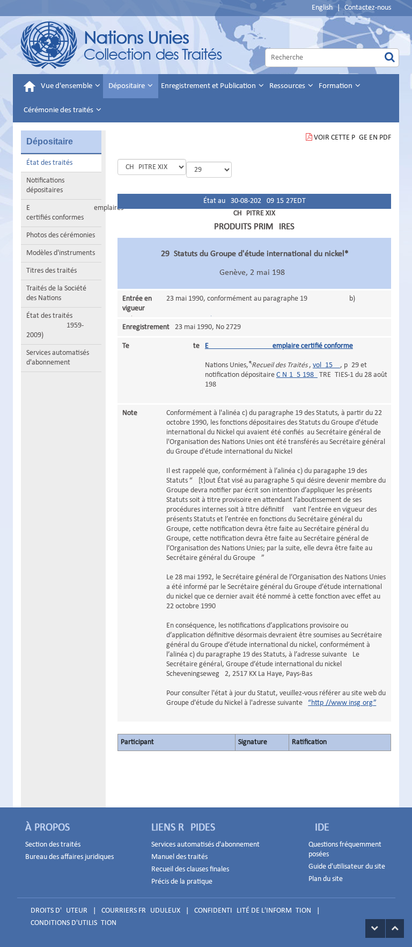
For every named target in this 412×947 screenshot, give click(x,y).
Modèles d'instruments (60, 253)
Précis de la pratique (181, 882)
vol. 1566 (326, 365)
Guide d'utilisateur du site (346, 867)
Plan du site (325, 879)
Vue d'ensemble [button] (67, 86)
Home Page (122, 45)
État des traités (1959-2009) (55, 325)
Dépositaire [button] (127, 86)
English (322, 8)
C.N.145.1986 (297, 375)
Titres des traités (51, 271)
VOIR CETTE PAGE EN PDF (352, 138)
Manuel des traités (179, 857)
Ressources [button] (288, 86)
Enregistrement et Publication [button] (209, 86)
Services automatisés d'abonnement (57, 358)
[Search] (389, 57)
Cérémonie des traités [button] (59, 110)
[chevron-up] (395, 928)
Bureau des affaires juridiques (69, 857)
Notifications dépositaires (45, 185)
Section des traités (52, 845)
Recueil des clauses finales (190, 869)
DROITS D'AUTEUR (59, 911)
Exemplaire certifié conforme (279, 346)
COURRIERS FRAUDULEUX (140, 911)
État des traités (49, 163)
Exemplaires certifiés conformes (63, 213)
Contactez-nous (367, 8)
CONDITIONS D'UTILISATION (73, 923)
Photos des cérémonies (60, 235)
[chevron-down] (375, 928)
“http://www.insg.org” (342, 703)
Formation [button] (336, 86)
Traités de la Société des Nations (56, 293)
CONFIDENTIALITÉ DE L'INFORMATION (252, 911)
